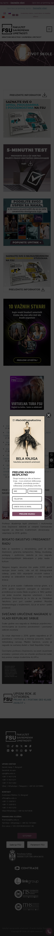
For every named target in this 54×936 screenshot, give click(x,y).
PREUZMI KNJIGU (27, 514)
